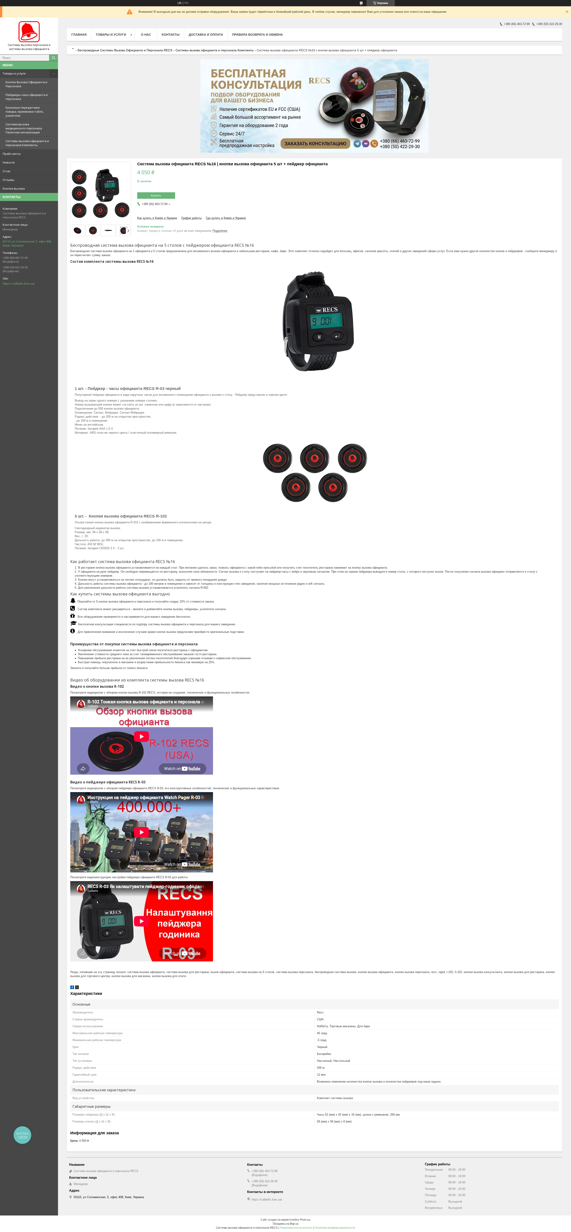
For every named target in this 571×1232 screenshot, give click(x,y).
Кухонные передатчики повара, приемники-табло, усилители (25, 112)
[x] (77, 988)
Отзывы (8, 180)
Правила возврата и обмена (257, 34)
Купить (156, 195)
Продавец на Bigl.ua (285, 1223)
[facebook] (72, 988)
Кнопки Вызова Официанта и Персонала (26, 84)
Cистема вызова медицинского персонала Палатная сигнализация (24, 128)
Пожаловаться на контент (295, 1227)
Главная (79, 34)
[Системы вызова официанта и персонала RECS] (29, 32)
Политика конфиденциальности (334, 1227)
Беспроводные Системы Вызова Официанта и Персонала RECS (125, 50)
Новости (9, 162)
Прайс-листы (12, 154)
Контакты (171, 34)
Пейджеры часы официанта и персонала (27, 97)
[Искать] (53, 57)
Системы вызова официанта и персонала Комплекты (27, 143)
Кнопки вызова (14, 188)
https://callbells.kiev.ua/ (19, 284)
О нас (6, 171)
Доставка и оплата (206, 34)
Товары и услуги (14, 73)
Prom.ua (305, 1219)
